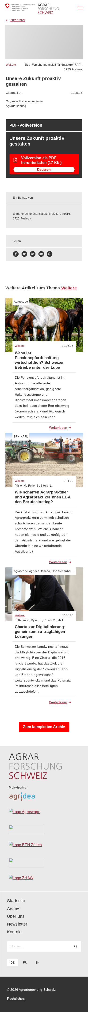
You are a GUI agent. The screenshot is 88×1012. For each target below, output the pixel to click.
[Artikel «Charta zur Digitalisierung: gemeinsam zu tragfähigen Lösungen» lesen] (44, 594)
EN (37, 962)
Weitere (11, 64)
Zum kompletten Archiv (44, 727)
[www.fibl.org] (44, 862)
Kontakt (14, 932)
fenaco (45, 571)
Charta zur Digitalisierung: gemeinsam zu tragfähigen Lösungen (40, 632)
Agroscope (21, 301)
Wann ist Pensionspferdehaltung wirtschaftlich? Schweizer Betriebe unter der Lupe (39, 360)
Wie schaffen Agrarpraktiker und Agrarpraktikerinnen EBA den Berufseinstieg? (42, 497)
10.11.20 (67, 481)
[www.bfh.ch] (44, 829)
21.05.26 (67, 345)
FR (25, 962)
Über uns (15, 916)
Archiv (13, 908)
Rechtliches (16, 998)
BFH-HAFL (21, 436)
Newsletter (17, 924)
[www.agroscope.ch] (44, 813)
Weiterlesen (58, 427)
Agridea (34, 571)
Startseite (16, 901)
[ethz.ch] (44, 846)
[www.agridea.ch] (44, 796)
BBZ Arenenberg (62, 571)
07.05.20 (67, 615)
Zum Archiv (18, 20)
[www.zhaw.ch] (44, 879)
